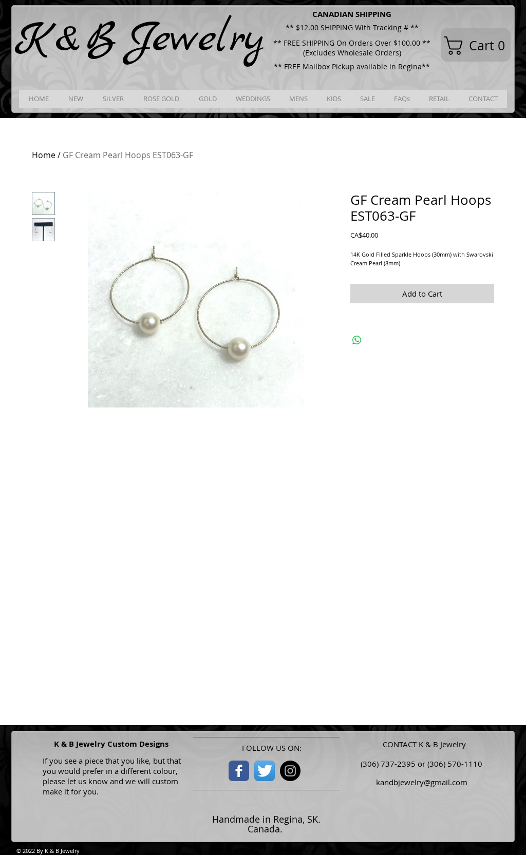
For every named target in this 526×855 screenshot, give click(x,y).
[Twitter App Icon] (264, 771)
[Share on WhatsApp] (357, 340)
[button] (479, 45)
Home (43, 155)
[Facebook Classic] (239, 771)
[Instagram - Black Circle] (290, 771)
